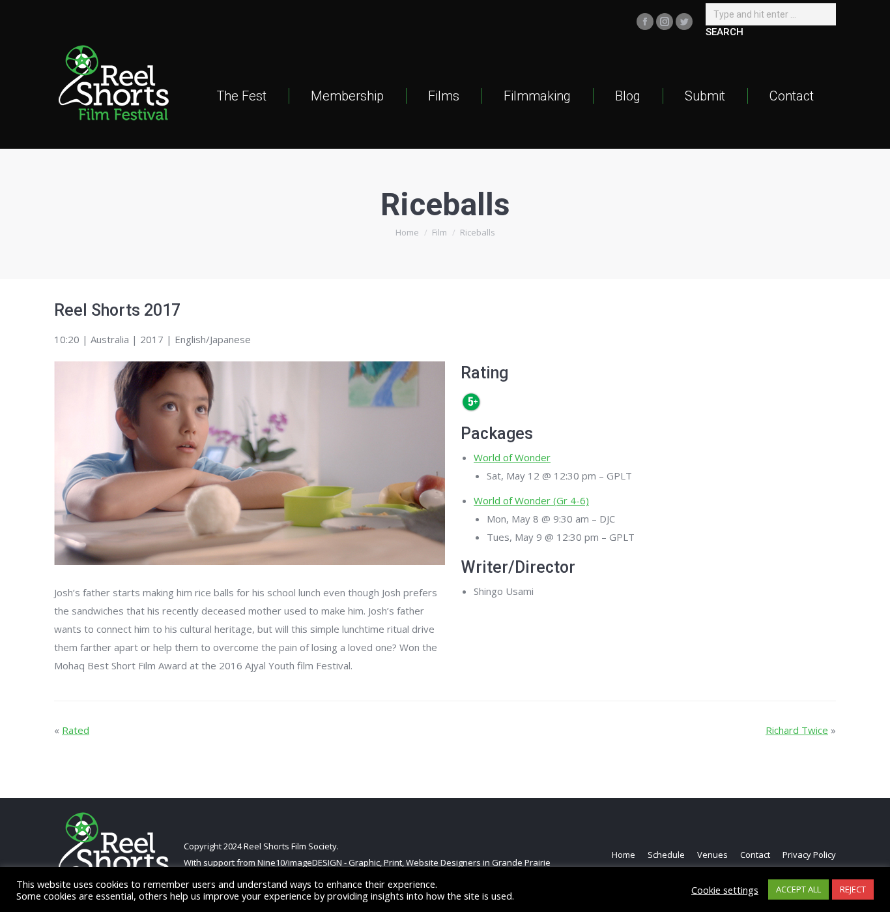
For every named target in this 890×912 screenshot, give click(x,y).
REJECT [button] (853, 889)
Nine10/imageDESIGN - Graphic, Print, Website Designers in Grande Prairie (404, 862)
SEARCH (724, 32)
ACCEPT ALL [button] (798, 889)
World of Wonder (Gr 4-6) (531, 500)
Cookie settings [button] (724, 890)
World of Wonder (512, 457)
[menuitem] (241, 95)
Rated (75, 730)
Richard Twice (797, 730)
